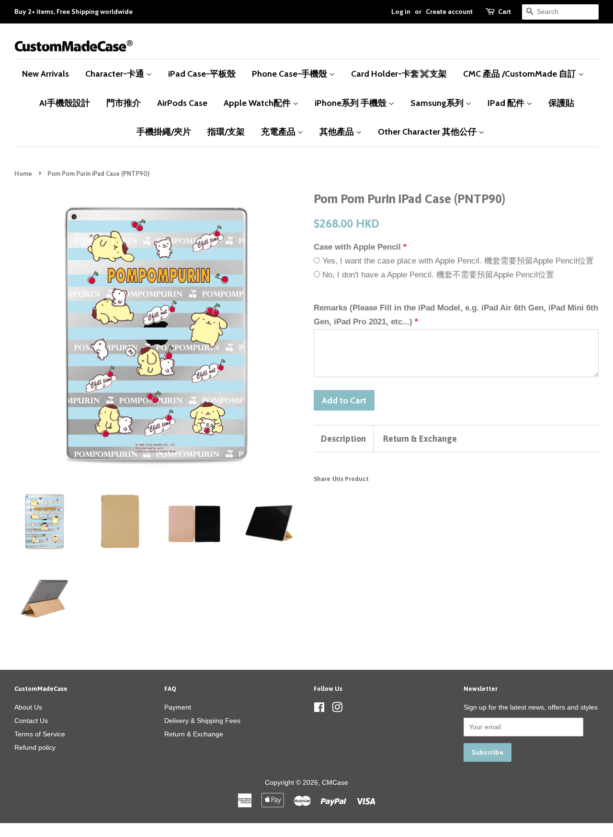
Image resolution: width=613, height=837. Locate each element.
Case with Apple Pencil (357, 247)
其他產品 (337, 131)
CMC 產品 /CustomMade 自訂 (520, 74)
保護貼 (561, 103)
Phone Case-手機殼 (290, 74)
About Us (28, 707)
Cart (504, 11)
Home (23, 173)
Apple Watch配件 (258, 103)
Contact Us (31, 720)
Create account (449, 11)
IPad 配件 (507, 103)
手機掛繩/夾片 (163, 131)
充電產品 (279, 131)
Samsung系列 (437, 103)
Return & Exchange (420, 439)
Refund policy (35, 747)
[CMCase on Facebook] (319, 709)
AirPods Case (182, 103)
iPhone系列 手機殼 (351, 103)
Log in (400, 11)
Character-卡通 (115, 74)
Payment (177, 707)
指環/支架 (226, 131)
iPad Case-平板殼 (202, 74)
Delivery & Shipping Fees (202, 720)
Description (343, 439)
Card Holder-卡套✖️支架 (399, 74)
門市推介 (123, 103)
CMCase (335, 782)
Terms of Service (39, 734)
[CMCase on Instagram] (337, 709)
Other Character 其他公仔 (428, 131)
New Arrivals (45, 74)
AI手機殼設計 (64, 103)
